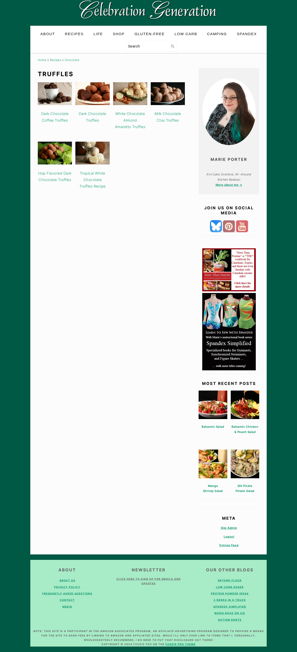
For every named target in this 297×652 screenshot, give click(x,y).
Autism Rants (230, 619)
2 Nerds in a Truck (230, 599)
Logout (229, 536)
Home (42, 60)
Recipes (55, 60)
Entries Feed (228, 545)
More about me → (229, 184)
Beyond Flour (230, 580)
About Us (67, 580)
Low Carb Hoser (230, 587)
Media (67, 606)
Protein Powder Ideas (230, 593)
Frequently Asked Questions (67, 593)
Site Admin (229, 528)
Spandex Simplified (229, 606)
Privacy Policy (67, 587)
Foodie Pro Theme (180, 644)
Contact (67, 599)
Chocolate (72, 60)
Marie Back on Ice (229, 613)
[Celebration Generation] (148, 22)
